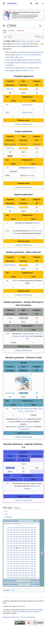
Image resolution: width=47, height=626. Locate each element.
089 (35, 545)
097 (29, 548)
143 (17, 559)
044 (20, 536)
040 (8, 536)
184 (20, 568)
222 (14, 577)
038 (32, 534)
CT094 (37, 37)
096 (26, 548)
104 (20, 550)
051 (11, 539)
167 (29, 563)
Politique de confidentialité (11, 617)
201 (11, 573)
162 (14, 563)
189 (35, 568)
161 (11, 563)
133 (17, 557)
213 (17, 575)
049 (35, 536)
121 (11, 554)
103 (17, 550)
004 (20, 527)
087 (29, 545)
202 (14, 573)
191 (11, 570)
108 (32, 550)
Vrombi (14, 426)
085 (23, 545)
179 (35, 566)
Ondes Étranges (11, 60)
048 (32, 536)
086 (26, 545)
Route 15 (36, 223)
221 (11, 577)
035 (23, 534)
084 (20, 545)
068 (32, 541)
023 (17, 532)
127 (29, 554)
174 (20, 566)
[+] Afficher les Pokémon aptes (23, 124)
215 (23, 575)
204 (20, 573)
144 (20, 559)
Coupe (7, 63)
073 (17, 543)
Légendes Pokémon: (23, 70)
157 (29, 561)
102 (14, 550)
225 (23, 577)
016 (26, 530)
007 (29, 527)
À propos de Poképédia (28, 617)
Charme (23, 144)
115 (23, 552)
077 (29, 543)
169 (35, 563)
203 (17, 573)
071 (11, 543)
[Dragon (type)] (10, 468)
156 (26, 561)
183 (17, 568)
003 (17, 527)
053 (17, 539)
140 (8, 559)
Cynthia (24, 334)
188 (32, 568)
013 (17, 530)
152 (14, 561)
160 (8, 563)
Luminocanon (10, 68)
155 (23, 561)
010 (8, 530)
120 (8, 554)
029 (35, 532)
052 (14, 539)
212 (14, 575)
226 (26, 577)
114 (20, 552)
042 (14, 536)
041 (11, 536)
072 (14, 543)
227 (29, 577)
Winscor (15, 280)
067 (29, 541)
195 (23, 570)
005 (23, 527)
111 (11, 552)
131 (11, 557)
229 (35, 577)
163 (17, 563)
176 (26, 566)
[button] (3, 3)
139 (35, 557)
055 (23, 539)
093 (17, 548)
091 (11, 548)
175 (23, 566)
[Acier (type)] (23, 393)
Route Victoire (27, 105)
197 (29, 570)
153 (17, 561)
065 (23, 541)
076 (26, 543)
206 (26, 573)
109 (35, 550)
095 (23, 548)
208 (32, 573)
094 (20, 548)
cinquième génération (22, 44)
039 (35, 534)
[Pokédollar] (16, 171)
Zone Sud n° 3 (30, 411)
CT (6, 511)
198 (32, 570)
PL (21, 421)
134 (20, 557)
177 (29, 566)
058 (32, 539)
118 (32, 552)
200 (8, 573)
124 (20, 554)
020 (8, 532)
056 (26, 539)
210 (8, 575)
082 (14, 545)
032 (14, 534)
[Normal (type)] (23, 318)
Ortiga (9, 421)
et (29, 41)
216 (26, 575)
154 (20, 561)
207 (29, 573)
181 (11, 568)
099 (35, 548)
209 (35, 573)
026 (26, 532)
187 (29, 568)
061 (11, 541)
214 (20, 575)
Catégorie (6, 590)
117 (29, 552)
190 (8, 570)
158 (32, 561)
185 (23, 568)
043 (17, 536)
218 (32, 575)
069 (35, 541)
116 (26, 552)
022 (14, 532)
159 (35, 561)
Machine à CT (22, 419)
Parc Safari (30, 175)
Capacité (8, 517)
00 (8, 527)
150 (8, 561)
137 (29, 557)
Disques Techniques (11, 584)
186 (26, 568)
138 (32, 557)
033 (17, 534)
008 (32, 527)
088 (32, 545)
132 (14, 557)
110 (8, 552)
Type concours (10, 144)
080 (8, 545)
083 (17, 545)
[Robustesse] (10, 156)
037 (29, 534)
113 (17, 552)
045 (23, 536)
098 (32, 548)
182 (14, 568)
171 (11, 566)
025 (23, 532)
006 (26, 527)
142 (14, 559)
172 (14, 566)
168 (32, 563)
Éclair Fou (9, 52)
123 (17, 554)
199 (35, 570)
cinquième (20, 52)
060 (8, 541)
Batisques (31, 168)
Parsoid (22, 606)
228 (32, 577)
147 (29, 559)
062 (14, 541)
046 (26, 536)
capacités (19, 46)
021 (11, 532)
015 (23, 530)
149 (35, 559)
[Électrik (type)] (23, 89)
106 (26, 550)
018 (32, 530)
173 (17, 566)
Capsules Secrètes (10, 581)
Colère (7, 70)
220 (8, 577)
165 (23, 563)
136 (26, 557)
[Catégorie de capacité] (36, 89)
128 (32, 554)
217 (29, 575)
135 (23, 557)
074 (20, 543)
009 (35, 527)
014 (20, 530)
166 (26, 563)
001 (11, 527)
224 (20, 577)
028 (32, 532)
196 (26, 570)
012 (14, 530)
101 (11, 550)
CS (6, 514)
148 (32, 559)
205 (23, 573)
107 (29, 550)
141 (11, 559)
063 (17, 541)
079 (35, 543)
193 (17, 570)
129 (35, 554)
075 (23, 543)
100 (8, 550)
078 (32, 543)
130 (8, 557)
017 (29, 530)
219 (35, 575)
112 (14, 552)
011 (11, 530)
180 (8, 568)
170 (8, 566)
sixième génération (35, 52)
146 (26, 559)
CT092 (9, 37)
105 (23, 550)
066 (26, 541)
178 (32, 566)
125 (23, 554)
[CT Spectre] (42, 553)
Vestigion (32, 334)
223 (17, 577)
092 (14, 548)
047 (29, 536)
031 (11, 534)
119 (35, 552)
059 (35, 539)
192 (14, 570)
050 (8, 539)
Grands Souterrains (27, 336)
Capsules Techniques (11, 521)
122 (14, 554)
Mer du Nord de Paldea (29, 409)
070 (8, 543)
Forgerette (22, 429)
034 (20, 534)
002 (14, 527)
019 (35, 530)
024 (20, 532)
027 (29, 532)
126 (26, 554)
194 (20, 570)
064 (20, 541)
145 (23, 559)
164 (20, 563)
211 (11, 575)
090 (8, 548)
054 (20, 539)
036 (26, 534)
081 (11, 545)
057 (29, 539)
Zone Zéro (16, 409)
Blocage (37, 144)
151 (11, 561)
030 (8, 534)
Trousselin (28, 426)
